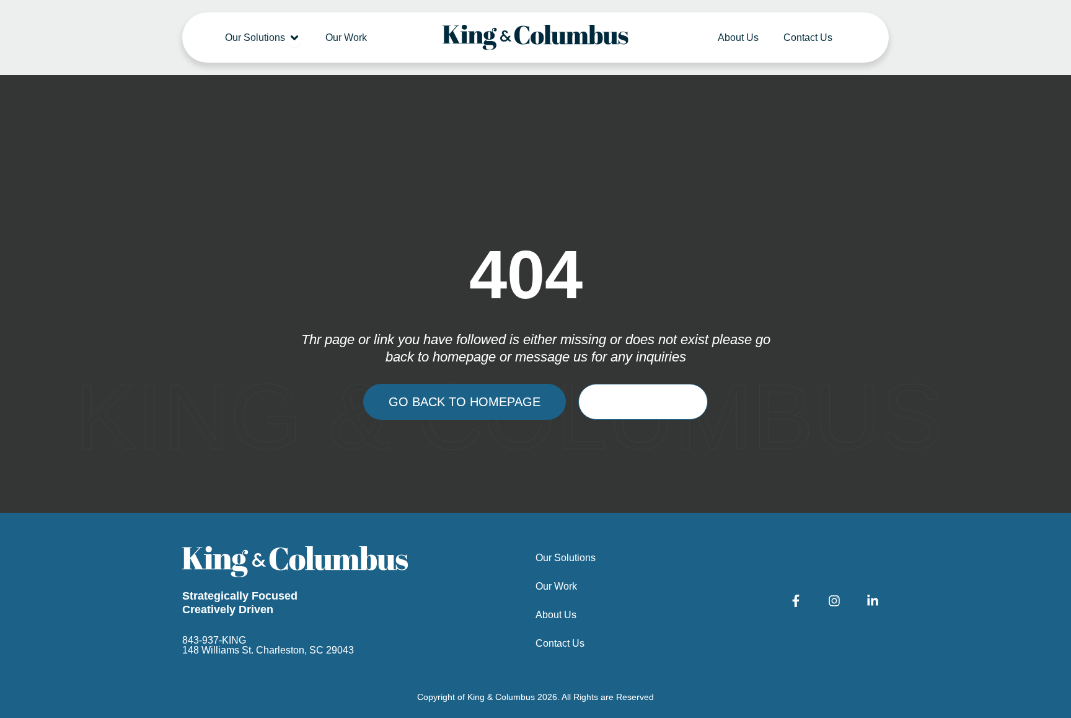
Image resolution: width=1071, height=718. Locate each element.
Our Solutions (566, 557)
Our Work (556, 586)
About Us (556, 614)
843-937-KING (214, 640)
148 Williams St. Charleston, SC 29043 (268, 650)
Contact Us (560, 643)
